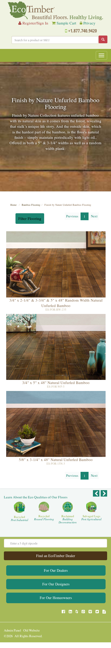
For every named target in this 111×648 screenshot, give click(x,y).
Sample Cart (66, 22)
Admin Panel (12, 630)
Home (13, 205)
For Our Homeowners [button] (56, 597)
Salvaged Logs (91, 518)
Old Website (31, 630)
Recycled (19, 518)
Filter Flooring (29, 218)
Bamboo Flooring (31, 205)
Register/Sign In (34, 22)
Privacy (89, 22)
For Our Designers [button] (55, 584)
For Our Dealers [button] (56, 570)
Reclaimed (68, 519)
